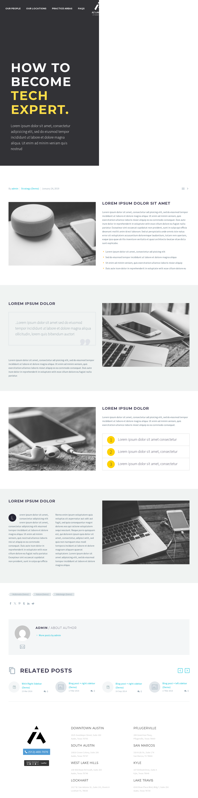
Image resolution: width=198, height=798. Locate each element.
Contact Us (184, 8)
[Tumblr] (24, 603)
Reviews (147, 8)
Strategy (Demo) (30, 188)
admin (15, 188)
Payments (164, 8)
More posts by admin (50, 635)
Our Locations (36, 8)
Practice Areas (62, 8)
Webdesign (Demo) (64, 594)
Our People (13, 8)
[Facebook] (10, 603)
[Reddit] (33, 603)
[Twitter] (15, 603)
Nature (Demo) (42, 594)
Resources (129, 8)
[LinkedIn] (28, 603)
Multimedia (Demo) (21, 594)
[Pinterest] (19, 603)
